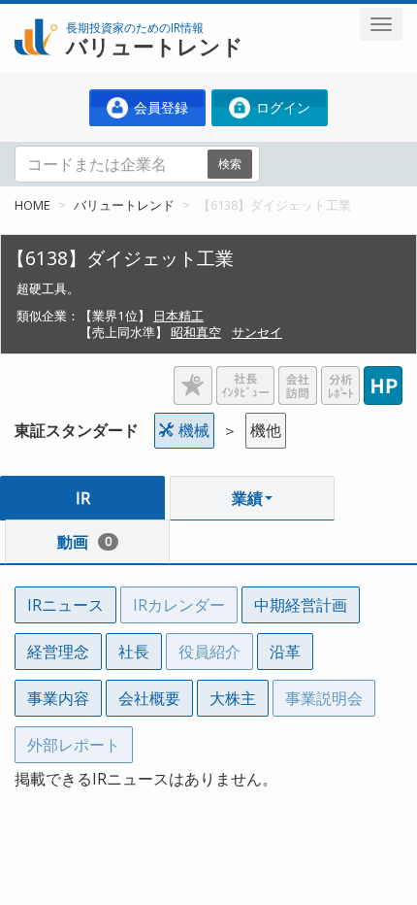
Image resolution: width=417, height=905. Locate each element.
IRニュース (65, 605)
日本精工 (178, 315)
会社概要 (149, 698)
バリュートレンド (124, 205)
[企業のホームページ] (383, 377)
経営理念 (58, 651)
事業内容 (58, 698)
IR (83, 498)
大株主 (232, 698)
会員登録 (159, 107)
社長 (133, 651)
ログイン (281, 107)
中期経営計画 (300, 605)
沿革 (285, 651)
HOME (32, 205)
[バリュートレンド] (36, 15)
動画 (84, 542)
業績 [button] (247, 498)
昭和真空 (196, 332)
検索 (229, 163)
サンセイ (257, 332)
